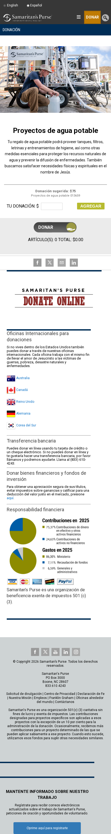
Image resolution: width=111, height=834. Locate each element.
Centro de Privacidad (59, 694)
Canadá (21, 390)
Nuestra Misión (20, 698)
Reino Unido (24, 402)
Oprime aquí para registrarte (47, 828)
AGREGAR (90, 206)
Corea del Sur (25, 425)
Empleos (40, 698)
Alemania (22, 413)
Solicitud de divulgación (24, 694)
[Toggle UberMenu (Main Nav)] (78, 17)
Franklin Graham (61, 698)
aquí (10, 498)
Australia (22, 378)
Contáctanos (64, 702)
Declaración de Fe (91, 694)
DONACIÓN (11, 29)
